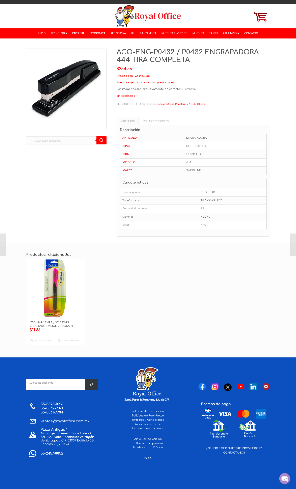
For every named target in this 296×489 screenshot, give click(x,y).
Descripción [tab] (128, 121)
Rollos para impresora (148, 443)
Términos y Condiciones (148, 419)
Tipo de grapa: (131, 192)
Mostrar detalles (69, 340)
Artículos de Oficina (148, 439)
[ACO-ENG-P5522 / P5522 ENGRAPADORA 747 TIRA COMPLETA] (293, 245)
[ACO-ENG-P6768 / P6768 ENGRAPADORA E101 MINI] (3, 245)
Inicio (147, 458)
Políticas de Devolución (148, 411)
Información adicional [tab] (156, 121)
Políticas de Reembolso (148, 415)
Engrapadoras (165, 104)
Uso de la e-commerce (148, 428)
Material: (128, 216)
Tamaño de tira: (132, 200)
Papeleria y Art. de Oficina (190, 104)
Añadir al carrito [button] (43, 340)
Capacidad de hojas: (135, 208)
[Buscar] (91, 384)
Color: (126, 224)
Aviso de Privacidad (148, 424)
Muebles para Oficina (148, 447)
